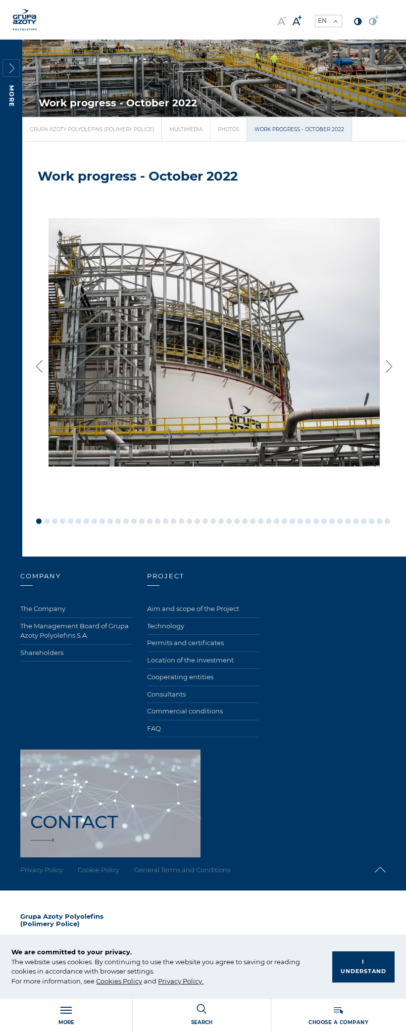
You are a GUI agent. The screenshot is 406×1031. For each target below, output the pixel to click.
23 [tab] (213, 521)
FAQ (154, 728)
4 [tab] (62, 521)
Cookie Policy (98, 870)
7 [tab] (86, 521)
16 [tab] (157, 521)
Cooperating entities (180, 677)
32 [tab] (284, 521)
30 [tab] (268, 521)
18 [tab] (173, 521)
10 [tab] (110, 521)
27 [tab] (245, 521)
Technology (165, 626)
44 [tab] (379, 521)
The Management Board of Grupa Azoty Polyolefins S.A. (74, 631)
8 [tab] (94, 521)
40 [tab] (348, 521)
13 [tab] (134, 521)
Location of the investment (190, 660)
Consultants (166, 694)
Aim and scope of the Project (193, 608)
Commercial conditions (185, 711)
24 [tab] (221, 521)
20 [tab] (189, 521)
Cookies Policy (119, 981)
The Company (42, 608)
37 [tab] (324, 521)
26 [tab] (237, 521)
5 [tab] (70, 521)
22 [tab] (205, 521)
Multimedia (186, 129)
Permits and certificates (185, 643)
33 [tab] (292, 521)
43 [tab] (371, 521)
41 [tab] (355, 521)
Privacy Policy (180, 981)
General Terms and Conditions (182, 870)
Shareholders (41, 652)
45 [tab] (387, 521)
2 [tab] (47, 521)
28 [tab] (252, 521)
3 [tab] (54, 521)
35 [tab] (308, 521)
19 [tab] (181, 521)
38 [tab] (332, 521)
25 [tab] (229, 521)
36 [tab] (316, 521)
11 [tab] (118, 521)
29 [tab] (260, 521)
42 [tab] (363, 521)
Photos (228, 129)
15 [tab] (149, 521)
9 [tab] (102, 521)
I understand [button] (363, 966)
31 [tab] (276, 521)
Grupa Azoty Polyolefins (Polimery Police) (92, 129)
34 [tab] (300, 521)
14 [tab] (142, 521)
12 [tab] (126, 521)
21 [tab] (197, 521)
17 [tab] (165, 521)
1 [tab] (39, 521)
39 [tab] (340, 521)
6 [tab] (78, 521)
